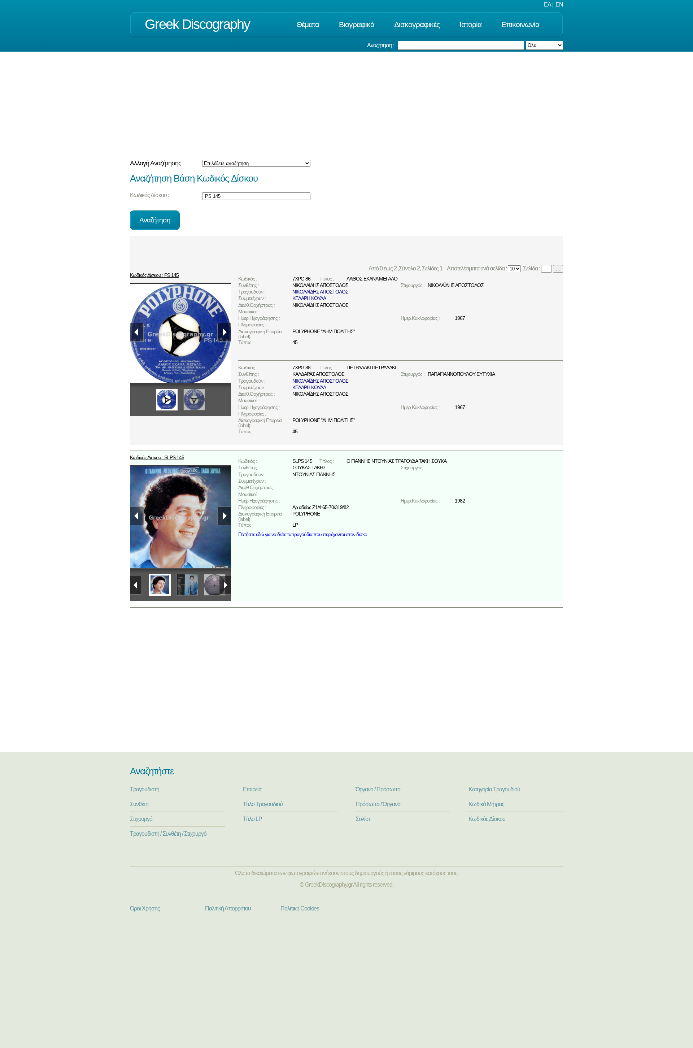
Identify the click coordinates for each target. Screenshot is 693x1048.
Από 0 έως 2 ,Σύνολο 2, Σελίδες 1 (407, 268)
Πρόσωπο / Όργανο (378, 804)
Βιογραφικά (356, 24)
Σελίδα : (531, 268)
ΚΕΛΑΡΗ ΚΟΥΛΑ (309, 298)
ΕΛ (547, 4)
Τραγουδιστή (144, 789)
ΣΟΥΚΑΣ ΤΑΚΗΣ (309, 467)
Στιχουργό (141, 819)
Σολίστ (363, 819)
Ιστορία (470, 24)
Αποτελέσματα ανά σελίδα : (476, 268)
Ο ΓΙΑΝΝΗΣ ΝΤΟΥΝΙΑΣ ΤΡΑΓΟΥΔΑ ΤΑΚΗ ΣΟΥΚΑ (396, 461)
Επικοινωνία (520, 24)
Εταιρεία (252, 789)
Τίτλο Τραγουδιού (263, 804)
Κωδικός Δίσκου (486, 819)
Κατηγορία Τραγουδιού (494, 789)
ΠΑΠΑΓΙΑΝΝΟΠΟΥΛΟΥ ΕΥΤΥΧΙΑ (461, 374)
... (558, 268)
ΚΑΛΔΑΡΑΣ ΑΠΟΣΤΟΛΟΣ (318, 374)
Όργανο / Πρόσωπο (378, 789)
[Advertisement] (346, 105)
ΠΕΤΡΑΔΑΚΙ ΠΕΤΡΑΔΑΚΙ (371, 367)
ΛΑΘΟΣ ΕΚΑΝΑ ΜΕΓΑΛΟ (371, 279)
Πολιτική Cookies (299, 908)
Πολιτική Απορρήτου (228, 908)
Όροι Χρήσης (145, 908)
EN (559, 4)
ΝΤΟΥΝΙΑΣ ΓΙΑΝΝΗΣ (313, 474)
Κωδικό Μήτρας (486, 804)
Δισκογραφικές (417, 24)
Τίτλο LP (252, 819)
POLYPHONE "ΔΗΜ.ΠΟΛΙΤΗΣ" (323, 331)
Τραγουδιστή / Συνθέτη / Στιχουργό (168, 834)
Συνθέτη (139, 804)
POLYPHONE (306, 514)
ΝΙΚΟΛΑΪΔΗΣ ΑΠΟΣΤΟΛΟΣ (320, 285)
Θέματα (307, 24)
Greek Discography (197, 24)
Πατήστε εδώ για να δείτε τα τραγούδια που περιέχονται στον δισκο (302, 534)
